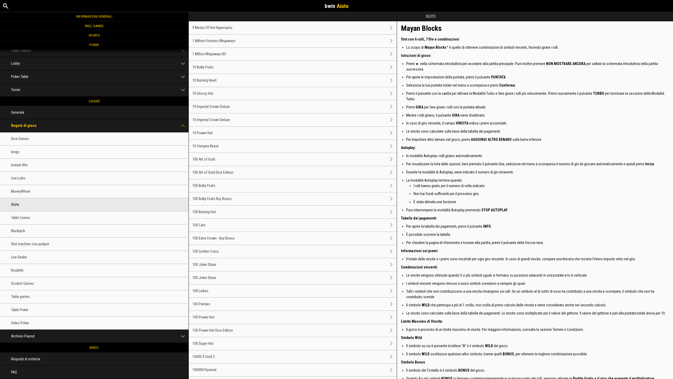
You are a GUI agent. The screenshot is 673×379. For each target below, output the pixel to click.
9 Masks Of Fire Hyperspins (212, 28)
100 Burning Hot (204, 212)
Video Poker (20, 323)
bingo (15, 152)
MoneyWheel (20, 191)
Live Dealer (19, 257)
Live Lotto (18, 178)
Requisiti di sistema (25, 359)
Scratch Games (22, 283)
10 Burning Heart (204, 80)
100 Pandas (201, 304)
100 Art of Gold (203, 159)
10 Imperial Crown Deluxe (211, 106)
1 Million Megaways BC (209, 54)
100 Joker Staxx (204, 264)
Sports (94, 35)
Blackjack (18, 231)
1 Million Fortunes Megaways (214, 41)
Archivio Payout (23, 336)
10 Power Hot (202, 133)
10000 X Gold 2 (203, 357)
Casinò (94, 101)
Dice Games (20, 139)
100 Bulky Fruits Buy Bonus (212, 199)
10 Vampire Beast (205, 146)
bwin (337, 6)
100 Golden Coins (205, 251)
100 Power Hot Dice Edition (212, 330)
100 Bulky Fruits (203, 185)
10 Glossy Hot (202, 93)
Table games (20, 297)
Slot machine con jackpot (30, 244)
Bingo (94, 347)
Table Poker (19, 310)
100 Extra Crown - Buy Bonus (213, 238)
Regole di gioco (24, 125)
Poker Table (19, 76)
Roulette (17, 270)
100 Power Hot (203, 317)
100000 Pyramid (204, 370)
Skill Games (94, 26)
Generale (17, 112)
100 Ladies (200, 291)
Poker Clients (21, 50)
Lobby (15, 63)
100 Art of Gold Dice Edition (212, 172)
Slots (15, 204)
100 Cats (199, 225)
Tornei (15, 90)
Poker (94, 45)
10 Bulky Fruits (202, 67)
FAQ (14, 372)
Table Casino (20, 218)
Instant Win (19, 165)
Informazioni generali (94, 16)
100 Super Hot (202, 343)
